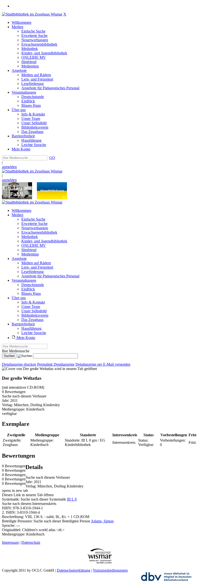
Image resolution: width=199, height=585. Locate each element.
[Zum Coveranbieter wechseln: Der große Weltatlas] (27, 369)
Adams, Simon (102, 521)
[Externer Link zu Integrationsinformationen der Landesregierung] (52, 198)
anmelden (9, 167)
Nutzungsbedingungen (110, 570)
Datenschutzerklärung (73, 570)
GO (52, 158)
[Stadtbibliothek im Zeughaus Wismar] (32, 14)
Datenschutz (30, 542)
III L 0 (72, 499)
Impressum (10, 542)
